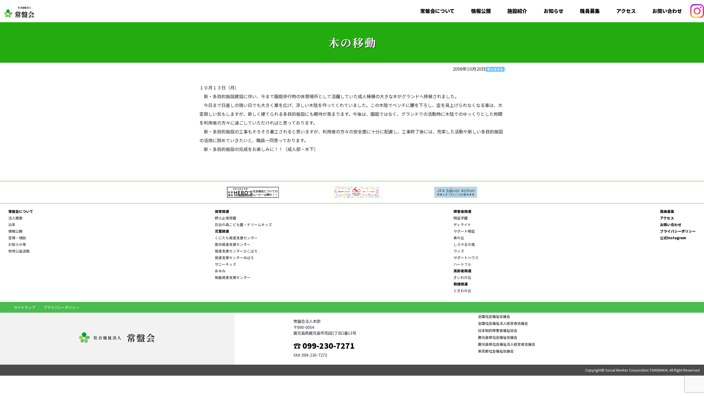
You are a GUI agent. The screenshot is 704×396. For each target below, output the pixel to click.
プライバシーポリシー (678, 231)
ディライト (495, 69)
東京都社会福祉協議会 (496, 351)
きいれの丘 (462, 277)
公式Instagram (673, 237)
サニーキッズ (225, 264)
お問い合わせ (667, 11)
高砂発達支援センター (233, 244)
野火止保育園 (225, 218)
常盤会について (437, 11)
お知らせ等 (17, 244)
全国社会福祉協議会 (494, 316)
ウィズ (458, 251)
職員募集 (590, 11)
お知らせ (553, 11)
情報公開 (481, 11)
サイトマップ (24, 307)
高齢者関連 (462, 270)
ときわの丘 (462, 290)
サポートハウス (466, 257)
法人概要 (15, 218)
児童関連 (222, 231)
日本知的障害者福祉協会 (497, 330)
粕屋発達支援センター (233, 277)
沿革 (11, 224)
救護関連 (460, 284)
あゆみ (220, 270)
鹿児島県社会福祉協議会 (497, 337)
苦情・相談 (17, 237)
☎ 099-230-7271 (324, 345)
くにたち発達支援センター (236, 237)
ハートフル (462, 264)
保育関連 (222, 211)
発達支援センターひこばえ (236, 251)
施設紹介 (517, 11)
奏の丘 (458, 237)
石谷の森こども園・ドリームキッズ (243, 224)
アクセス (626, 11)
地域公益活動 (19, 251)
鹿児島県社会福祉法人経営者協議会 (506, 344)
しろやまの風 (464, 244)
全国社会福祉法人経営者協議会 (503, 323)
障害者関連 (462, 211)
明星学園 (460, 218)
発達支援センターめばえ (234, 257)
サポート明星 (464, 231)
